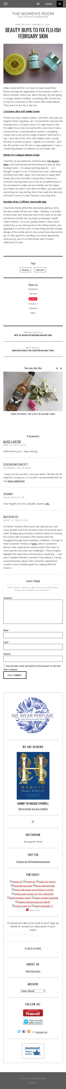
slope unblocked (15, 480)
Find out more (33, 971)
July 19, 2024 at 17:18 (13, 497)
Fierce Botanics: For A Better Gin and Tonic (33, 349)
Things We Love (22, 24)
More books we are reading (33, 808)
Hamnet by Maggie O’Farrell (33, 803)
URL (47, 503)
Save (34, 299)
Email (33, 313)
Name (6, 630)
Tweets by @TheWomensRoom (33, 861)
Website (7, 654)
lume (34, 543)
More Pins (34, 910)
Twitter (33, 294)
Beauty (25, 269)
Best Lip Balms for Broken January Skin (33, 334)
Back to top (32, 1082)
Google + (33, 304)
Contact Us (41, 1032)
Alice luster (12, 442)
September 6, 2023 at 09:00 (17, 468)
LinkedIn (33, 308)
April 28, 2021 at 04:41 (14, 445)
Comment (8, 597)
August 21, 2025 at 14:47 (15, 520)
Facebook (33, 289)
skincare (40, 269)
